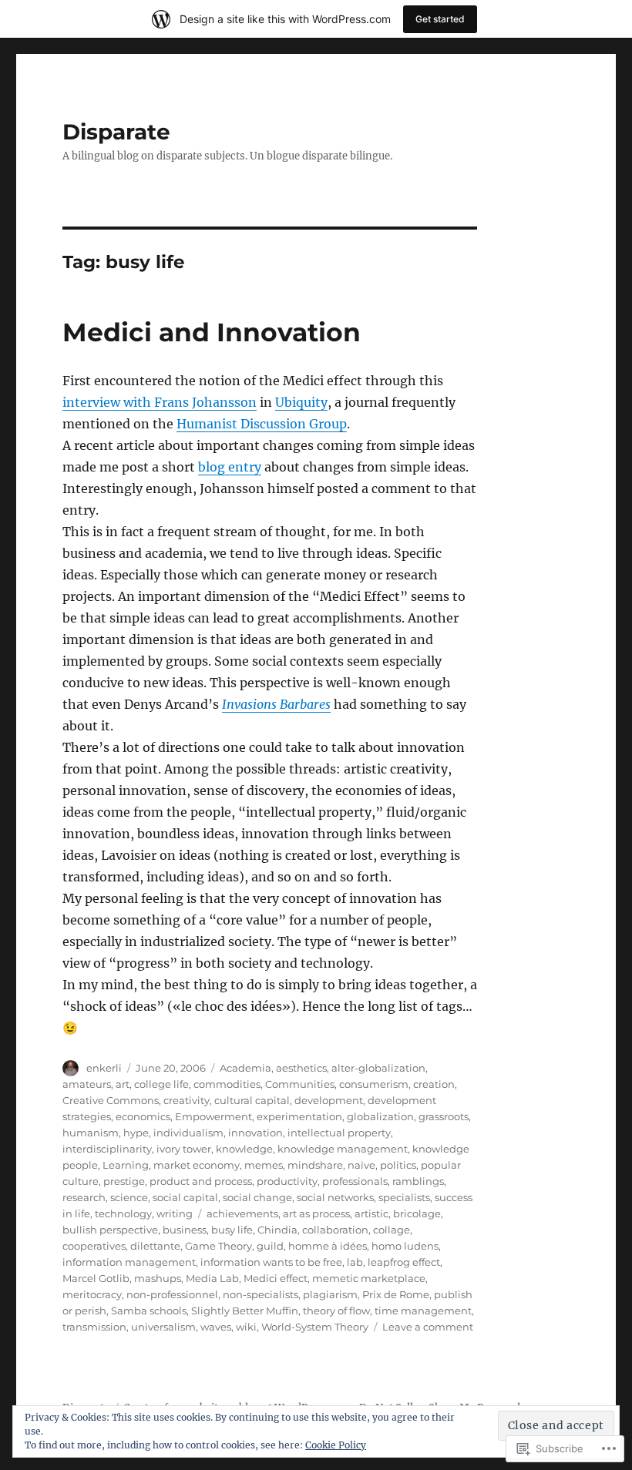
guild (270, 1246)
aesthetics (301, 1068)
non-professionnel (172, 1294)
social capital (185, 1197)
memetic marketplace (368, 1278)
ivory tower (183, 1149)
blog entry (229, 467)
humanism (90, 1132)
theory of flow (336, 1310)
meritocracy (92, 1294)
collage (391, 1229)
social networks (335, 1197)
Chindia (277, 1229)
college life (161, 1084)
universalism (163, 1327)
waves (215, 1327)
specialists (404, 1197)
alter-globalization (378, 1068)
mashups (157, 1278)
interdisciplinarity (107, 1149)
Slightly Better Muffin (244, 1310)
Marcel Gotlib (95, 1278)
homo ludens (405, 1246)
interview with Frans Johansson (159, 402)
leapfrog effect (404, 1262)
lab (355, 1262)
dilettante (155, 1246)
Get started (440, 19)
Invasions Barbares (276, 704)
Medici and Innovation (211, 332)
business (185, 1229)
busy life (232, 1229)
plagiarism (330, 1294)
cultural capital (252, 1100)
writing (174, 1213)
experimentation (299, 1116)
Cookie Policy (335, 1445)
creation (434, 1084)
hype (136, 1132)
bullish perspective (110, 1229)
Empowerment (213, 1116)
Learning (126, 1165)
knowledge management (342, 1149)
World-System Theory (314, 1327)
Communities (299, 1084)
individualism (188, 1132)
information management (129, 1262)
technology (123, 1213)
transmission (94, 1327)
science (129, 1197)
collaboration (335, 1229)
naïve (361, 1165)
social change (257, 1197)
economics (143, 1116)
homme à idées (327, 1246)
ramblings (418, 1181)
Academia (245, 1068)
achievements (242, 1213)
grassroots (444, 1116)
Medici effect (276, 1278)
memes (263, 1165)
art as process (316, 1213)
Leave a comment (427, 1327)
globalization (380, 1116)
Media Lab (212, 1278)
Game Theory (218, 1246)
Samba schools (149, 1310)
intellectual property (339, 1132)
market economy (196, 1165)
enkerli (104, 1068)
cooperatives (94, 1246)
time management (423, 1310)
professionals (355, 1181)
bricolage (417, 1213)
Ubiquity (301, 402)
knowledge (244, 1149)
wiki (246, 1327)
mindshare (315, 1165)
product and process (201, 1181)
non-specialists (260, 1294)
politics (398, 1165)
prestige (124, 1181)
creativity (186, 1100)
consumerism (373, 1084)
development (328, 1100)
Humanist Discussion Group (261, 423)
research (84, 1197)
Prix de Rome (395, 1294)
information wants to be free (271, 1262)
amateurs (86, 1084)
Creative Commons (110, 1100)
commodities (227, 1084)
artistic (371, 1213)
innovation (255, 1132)
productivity (287, 1181)
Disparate (116, 132)
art (122, 1084)
